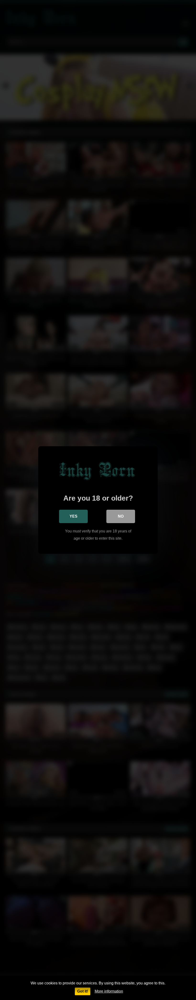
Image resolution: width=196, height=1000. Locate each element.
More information (109, 991)
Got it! (82, 991)
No (121, 516)
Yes (73, 516)
